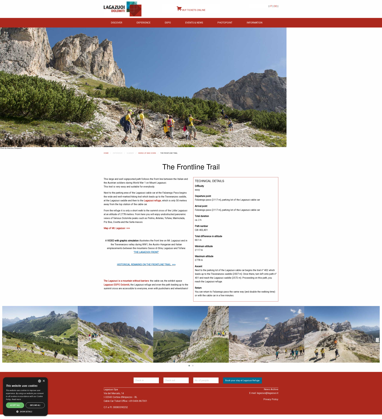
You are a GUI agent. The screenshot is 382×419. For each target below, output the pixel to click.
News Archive (271, 389)
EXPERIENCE (143, 22)
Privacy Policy (270, 399)
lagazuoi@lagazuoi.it (267, 393)
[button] (25, 411)
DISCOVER (116, 22)
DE (275, 6)
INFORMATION (254, 22)
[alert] (25, 396)
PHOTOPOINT (224, 22)
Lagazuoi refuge (152, 200)
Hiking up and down (147, 153)
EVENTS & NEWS (194, 22)
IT (271, 6)
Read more (16, 399)
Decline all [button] (35, 405)
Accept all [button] (15, 405)
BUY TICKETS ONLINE (193, 10)
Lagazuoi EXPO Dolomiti (116, 284)
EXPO (168, 22)
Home (106, 153)
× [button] (44, 381)
